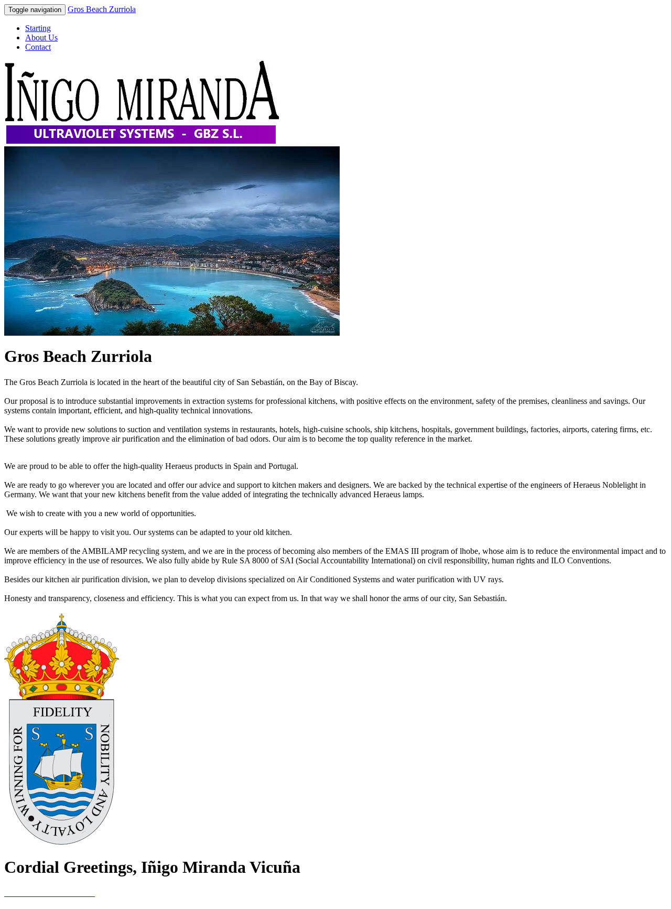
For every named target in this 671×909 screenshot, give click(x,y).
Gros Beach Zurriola (102, 9)
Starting (38, 28)
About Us (41, 37)
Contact (38, 46)
